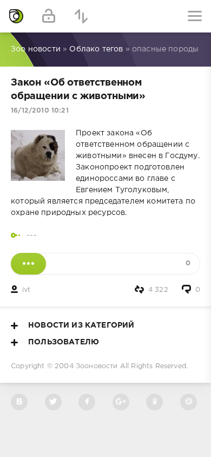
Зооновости (97, 366)
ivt (26, 290)
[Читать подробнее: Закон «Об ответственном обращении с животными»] (28, 264)
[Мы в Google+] (121, 402)
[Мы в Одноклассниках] (154, 402)
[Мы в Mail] (188, 402)
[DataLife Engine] (16, 16)
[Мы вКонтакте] (19, 402)
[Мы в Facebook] (86, 402)
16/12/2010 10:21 (40, 111)
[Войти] (48, 16)
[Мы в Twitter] (53, 402)
